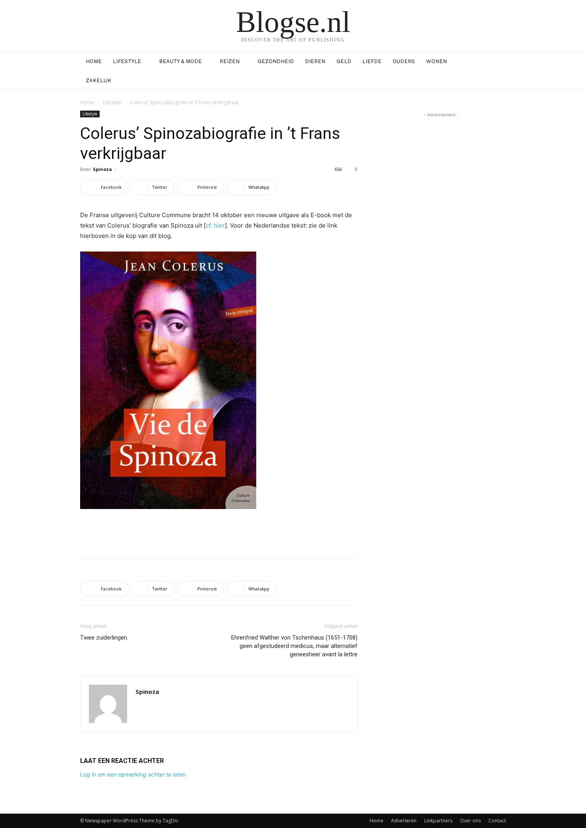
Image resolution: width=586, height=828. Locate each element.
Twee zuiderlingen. (104, 637)
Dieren (315, 61)
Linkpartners (438, 820)
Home (94, 61)
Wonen (436, 61)
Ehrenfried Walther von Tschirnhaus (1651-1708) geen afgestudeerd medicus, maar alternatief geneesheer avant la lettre (294, 646)
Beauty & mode (180, 61)
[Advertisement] (219, 531)
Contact (497, 820)
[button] (496, 62)
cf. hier (215, 225)
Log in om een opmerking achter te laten (133, 774)
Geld (343, 61)
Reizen (230, 61)
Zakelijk (98, 80)
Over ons (470, 820)
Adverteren (404, 820)
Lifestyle (127, 61)
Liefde (371, 61)
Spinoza (102, 169)
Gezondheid (276, 61)
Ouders (404, 61)
